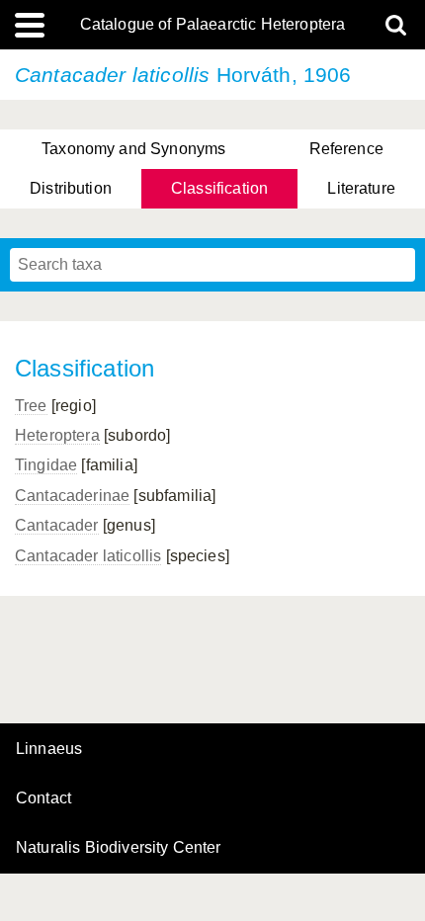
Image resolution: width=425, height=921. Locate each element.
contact (43, 798)
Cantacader (57, 525)
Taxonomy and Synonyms (133, 148)
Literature (361, 188)
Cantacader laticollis (88, 555)
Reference (346, 148)
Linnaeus (49, 749)
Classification (219, 188)
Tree (31, 405)
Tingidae (46, 465)
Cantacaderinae (72, 495)
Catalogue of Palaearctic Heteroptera (213, 25)
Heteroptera (57, 435)
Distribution (71, 188)
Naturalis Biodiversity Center (118, 848)
